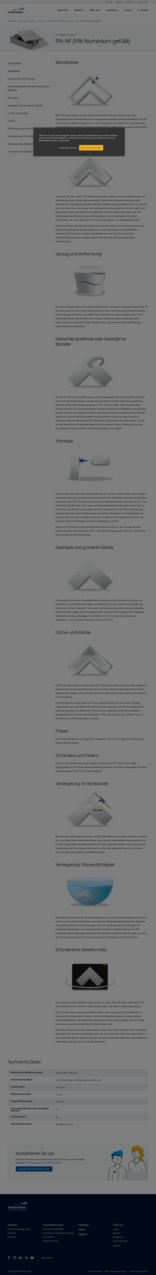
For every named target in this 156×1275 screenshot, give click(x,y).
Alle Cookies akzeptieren (91, 148)
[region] (79, 142)
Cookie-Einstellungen (68, 147)
